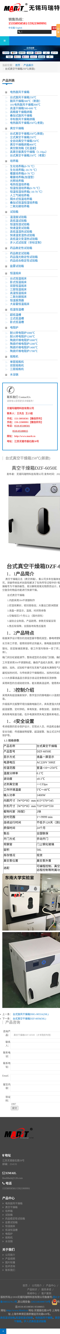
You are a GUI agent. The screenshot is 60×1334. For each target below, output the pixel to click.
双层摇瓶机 (17, 365)
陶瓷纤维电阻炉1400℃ (24, 347)
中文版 (11, 28)
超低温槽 (15, 314)
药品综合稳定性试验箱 (24, 260)
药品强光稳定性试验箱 (24, 257)
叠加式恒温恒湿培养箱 (24, 202)
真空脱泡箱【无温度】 (24, 148)
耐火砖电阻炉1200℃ (22, 336)
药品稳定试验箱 (19, 253)
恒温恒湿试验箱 (19, 224)
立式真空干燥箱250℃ (23, 137)
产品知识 (32, 1289)
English (19, 28)
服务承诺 (46, 1289)
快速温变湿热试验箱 (22, 235)
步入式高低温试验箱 (35, 1321)
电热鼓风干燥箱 (19, 92)
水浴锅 (14, 374)
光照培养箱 (17, 180)
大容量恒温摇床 (19, 304)
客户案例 (46, 1293)
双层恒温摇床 (18, 285)
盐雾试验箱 (17, 266)
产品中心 (51, 1285)
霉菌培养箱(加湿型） (23, 177)
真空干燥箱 (17, 128)
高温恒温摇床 (18, 293)
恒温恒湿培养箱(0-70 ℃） (26, 188)
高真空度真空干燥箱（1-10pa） (29, 151)
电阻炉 (14, 327)
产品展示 (28, 65)
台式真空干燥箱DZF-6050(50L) (29, 1018)
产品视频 (10, 1258)
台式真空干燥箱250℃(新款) (27, 133)
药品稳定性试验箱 (21, 248)
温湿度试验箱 (18, 217)
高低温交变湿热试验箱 (24, 238)
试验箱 (14, 211)
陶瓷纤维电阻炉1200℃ (24, 343)
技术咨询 (10, 1266)
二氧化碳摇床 (18, 296)
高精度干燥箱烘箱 (21, 111)
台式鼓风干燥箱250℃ (23, 97)
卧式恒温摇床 (18, 282)
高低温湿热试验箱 (21, 231)
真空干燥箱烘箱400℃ (23, 144)
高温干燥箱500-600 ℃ (23, 108)
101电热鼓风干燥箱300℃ (25, 104)
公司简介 (10, 1255)
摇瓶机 (14, 356)
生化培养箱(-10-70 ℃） (24, 169)
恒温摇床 (15, 273)
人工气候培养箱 (19, 195)
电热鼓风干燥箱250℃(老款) (27, 122)
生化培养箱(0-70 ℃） (23, 166)
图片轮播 (10, 1262)
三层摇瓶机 (17, 369)
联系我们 (10, 1270)
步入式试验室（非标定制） (26, 242)
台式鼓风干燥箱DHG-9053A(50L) (31, 1014)
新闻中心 (32, 1293)
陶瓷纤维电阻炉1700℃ (24, 351)
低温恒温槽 (17, 309)
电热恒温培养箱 (19, 184)
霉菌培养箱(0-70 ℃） (23, 173)
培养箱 (14, 161)
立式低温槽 (17, 318)
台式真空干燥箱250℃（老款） (28, 155)
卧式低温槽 (17, 322)
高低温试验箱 (18, 220)
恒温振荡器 (17, 300)
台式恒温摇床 (18, 278)
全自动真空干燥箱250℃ (24, 140)
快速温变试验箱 (19, 228)
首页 (17, 65)
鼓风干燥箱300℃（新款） (27, 101)
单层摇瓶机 (17, 361)
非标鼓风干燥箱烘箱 (22, 119)
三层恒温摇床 (18, 289)
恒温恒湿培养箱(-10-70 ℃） (27, 191)
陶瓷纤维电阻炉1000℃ (24, 340)
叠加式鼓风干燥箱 (21, 115)
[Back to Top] (3, 1331)
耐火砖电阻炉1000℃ (22, 332)
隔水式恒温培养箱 (21, 199)
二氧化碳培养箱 (19, 206)
